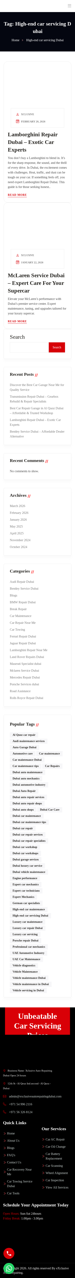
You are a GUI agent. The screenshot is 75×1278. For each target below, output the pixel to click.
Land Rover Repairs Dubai (27, 657)
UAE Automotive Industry (28, 953)
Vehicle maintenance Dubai (29, 977)
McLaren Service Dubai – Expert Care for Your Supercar (36, 283)
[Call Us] (8, 1253)
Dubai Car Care (49, 809)
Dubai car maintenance (27, 815)
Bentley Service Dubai (24, 588)
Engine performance (25, 878)
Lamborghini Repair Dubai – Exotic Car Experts (32, 142)
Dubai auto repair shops (27, 803)
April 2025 (17, 533)
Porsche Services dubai (24, 684)
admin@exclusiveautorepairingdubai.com (35, 1096)
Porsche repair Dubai (25, 940)
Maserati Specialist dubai (25, 663)
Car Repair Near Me (23, 622)
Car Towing (17, 629)
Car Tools (13, 1193)
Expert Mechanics (23, 896)
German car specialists (26, 903)
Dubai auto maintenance (27, 772)
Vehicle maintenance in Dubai (31, 984)
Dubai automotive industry (29, 784)
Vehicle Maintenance (25, 971)
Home (11, 1133)
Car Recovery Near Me (19, 1172)
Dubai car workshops (25, 853)
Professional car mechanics (29, 946)
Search (17, 337)
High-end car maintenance (29, 909)
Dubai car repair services (28, 834)
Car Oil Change (56, 1146)
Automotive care (23, 753)
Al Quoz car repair (24, 734)
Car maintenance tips (26, 766)
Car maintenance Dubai (27, 759)
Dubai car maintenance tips (29, 822)
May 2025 (16, 526)
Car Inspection (55, 1180)
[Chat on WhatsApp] (8, 1268)
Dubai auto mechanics (26, 778)
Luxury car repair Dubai (28, 928)
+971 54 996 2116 (20, 1104)
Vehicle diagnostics (24, 965)
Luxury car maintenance (27, 921)
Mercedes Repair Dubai (25, 677)
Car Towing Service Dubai (19, 1184)
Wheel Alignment (57, 1173)
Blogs (13, 595)
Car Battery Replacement (54, 1156)
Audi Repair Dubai (22, 581)
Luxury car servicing (25, 934)
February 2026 (19, 512)
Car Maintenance (20, 616)
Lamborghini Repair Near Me (28, 650)
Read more (17, 194)
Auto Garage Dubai (24, 747)
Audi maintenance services (29, 741)
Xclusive (27, 114)
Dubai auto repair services (28, 797)
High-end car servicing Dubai (30, 915)
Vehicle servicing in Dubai (28, 990)
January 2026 (18, 519)
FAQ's (11, 1155)
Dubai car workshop (25, 847)
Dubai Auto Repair (24, 790)
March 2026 (17, 506)
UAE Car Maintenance (26, 959)
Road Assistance (20, 691)
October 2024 (18, 547)
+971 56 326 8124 (20, 1112)
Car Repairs (52, 766)
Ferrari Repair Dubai (23, 636)
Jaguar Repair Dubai (23, 643)
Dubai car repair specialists (29, 840)
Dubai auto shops (23, 809)
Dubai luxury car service (27, 865)
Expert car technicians (26, 890)
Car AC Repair (55, 1139)
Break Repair (18, 609)
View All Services (57, 1187)
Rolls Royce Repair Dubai (26, 698)
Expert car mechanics (26, 884)
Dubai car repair (23, 828)
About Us (13, 1140)
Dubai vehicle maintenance (29, 872)
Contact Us (14, 1162)
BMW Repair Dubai (23, 602)
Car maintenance (49, 753)
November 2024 (20, 540)
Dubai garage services (26, 859)
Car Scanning (54, 1165)
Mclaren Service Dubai (24, 670)
